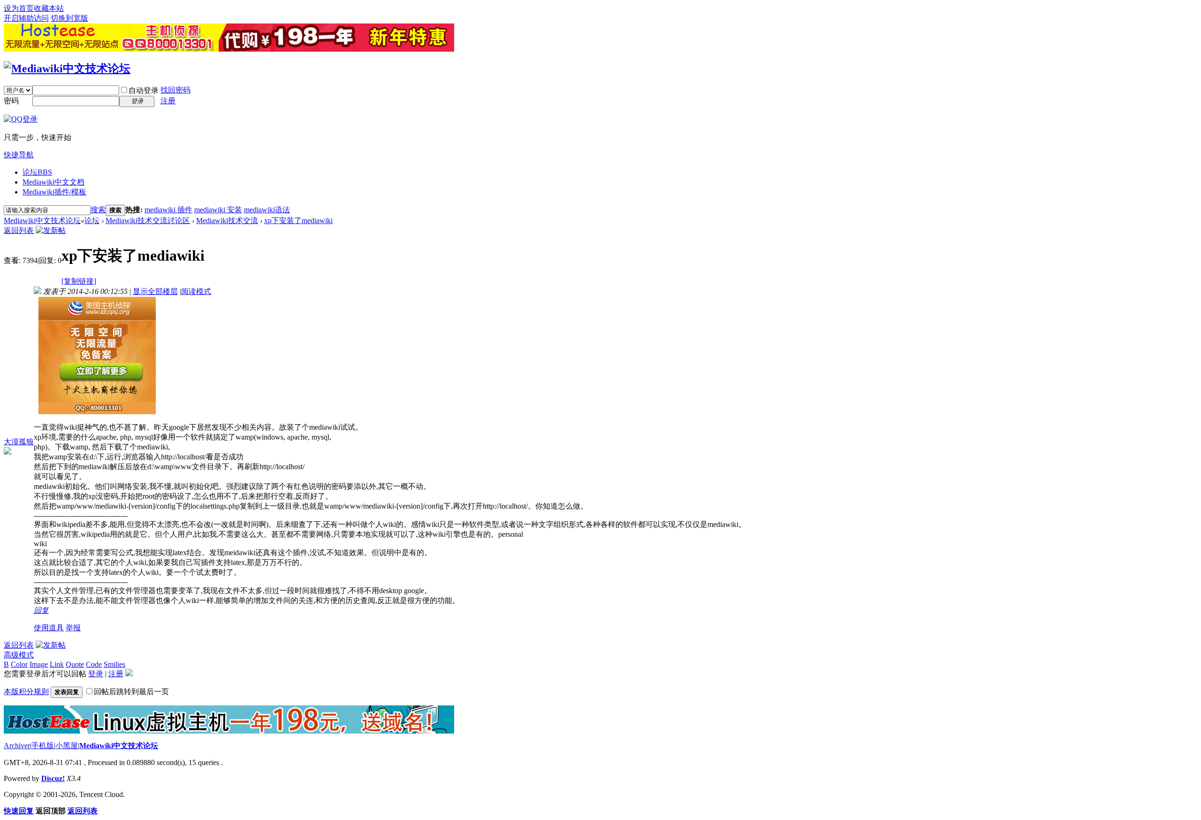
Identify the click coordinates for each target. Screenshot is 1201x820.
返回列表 (19, 230)
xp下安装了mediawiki (298, 220)
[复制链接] (78, 281)
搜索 (98, 210)
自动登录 (144, 90)
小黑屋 (66, 746)
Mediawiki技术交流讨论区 (148, 220)
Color (19, 664)
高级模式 (19, 655)
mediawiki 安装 (218, 210)
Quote (75, 664)
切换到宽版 (69, 18)
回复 (41, 610)
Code (94, 664)
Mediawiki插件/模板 (54, 192)
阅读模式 (196, 291)
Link (57, 664)
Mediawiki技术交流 (227, 220)
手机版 (42, 746)
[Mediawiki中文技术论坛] (67, 68)
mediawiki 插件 (168, 210)
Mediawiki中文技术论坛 (42, 220)
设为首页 (19, 8)
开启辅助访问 (26, 18)
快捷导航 (19, 155)
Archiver (17, 746)
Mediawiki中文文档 (53, 182)
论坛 (37, 172)
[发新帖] (51, 230)
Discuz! (53, 778)
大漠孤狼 (19, 442)
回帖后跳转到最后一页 (131, 692)
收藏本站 (49, 8)
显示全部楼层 (155, 291)
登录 (95, 674)
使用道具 (49, 628)
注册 (167, 101)
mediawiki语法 (267, 210)
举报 (73, 628)
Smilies (114, 664)
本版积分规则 (26, 692)
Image (39, 664)
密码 (11, 101)
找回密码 (175, 90)
